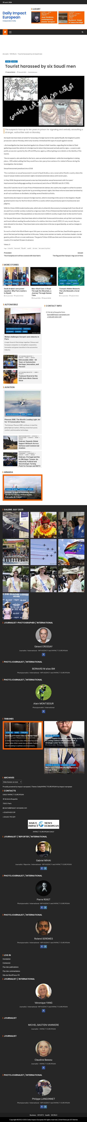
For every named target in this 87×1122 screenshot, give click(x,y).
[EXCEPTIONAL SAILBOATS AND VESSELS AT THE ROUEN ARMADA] (22, 487)
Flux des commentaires (11, 971)
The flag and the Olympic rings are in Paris (68, 254)
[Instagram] (45, 868)
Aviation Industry (13, 414)
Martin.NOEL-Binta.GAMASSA (26, 738)
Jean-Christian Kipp (63, 772)
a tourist (10, 248)
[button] (10, 32)
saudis (29, 248)
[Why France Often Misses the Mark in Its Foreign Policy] (64, 761)
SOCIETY (21, 373)
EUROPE (71, 13)
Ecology (63, 280)
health (47, 1115)
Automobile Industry (14, 328)
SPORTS (40, 1115)
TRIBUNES (24, 732)
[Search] (82, 32)
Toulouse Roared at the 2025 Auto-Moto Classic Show (28, 378)
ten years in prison (44, 248)
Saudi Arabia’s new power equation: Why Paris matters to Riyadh (15, 291)
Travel (48, 283)
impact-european (24, 787)
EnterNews (63, 1120)
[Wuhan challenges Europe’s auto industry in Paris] (23, 321)
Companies (22, 453)
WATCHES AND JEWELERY (45, 14)
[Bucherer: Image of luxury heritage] (62, 17)
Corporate (31, 453)
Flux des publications (10, 967)
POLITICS (7, 283)
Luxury (43, 12)
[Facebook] (43, 654)
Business (33, 1115)
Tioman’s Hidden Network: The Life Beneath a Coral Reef (69, 291)
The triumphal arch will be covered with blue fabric (22, 254)
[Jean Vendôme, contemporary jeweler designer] (35, 17)
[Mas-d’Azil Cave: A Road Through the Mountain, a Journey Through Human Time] (43, 276)
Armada (8, 491)
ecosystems (73, 280)
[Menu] (10, 32)
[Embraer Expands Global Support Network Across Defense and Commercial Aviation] (10, 442)
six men (35, 248)
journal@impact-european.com (58, 314)
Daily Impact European (14, 15)
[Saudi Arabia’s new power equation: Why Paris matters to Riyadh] (16, 276)
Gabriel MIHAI (11, 72)
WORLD (71, 18)
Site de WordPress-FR (11, 975)
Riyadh (23, 248)
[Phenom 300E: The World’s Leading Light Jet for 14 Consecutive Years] (23, 404)
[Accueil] (5, 32)
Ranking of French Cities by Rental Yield (21, 736)
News (49, 12)
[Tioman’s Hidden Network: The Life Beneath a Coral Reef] (71, 276)
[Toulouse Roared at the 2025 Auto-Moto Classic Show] (10, 377)
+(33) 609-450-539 (54, 317)
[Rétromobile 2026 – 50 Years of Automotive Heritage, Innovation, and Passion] (10, 362)
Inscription (7, 959)
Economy (72, 12)
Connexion (6, 963)
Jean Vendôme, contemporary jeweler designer (48, 19)
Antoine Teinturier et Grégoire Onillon (69, 745)
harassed (17, 248)
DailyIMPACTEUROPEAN (47, 787)
